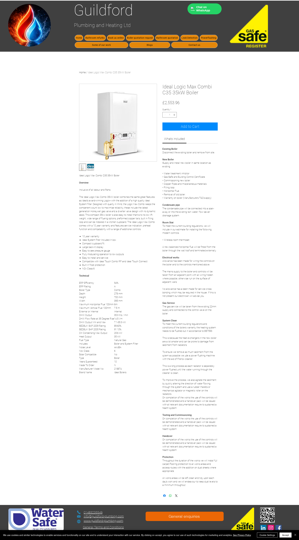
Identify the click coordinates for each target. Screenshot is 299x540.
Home (82, 72)
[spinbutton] (170, 114)
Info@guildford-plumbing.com (104, 516)
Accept (285, 535)
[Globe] (79, 521)
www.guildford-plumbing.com (103, 521)
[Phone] (79, 512)
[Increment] (174, 114)
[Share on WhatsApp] (170, 496)
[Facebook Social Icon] (278, 528)
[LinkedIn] (263, 528)
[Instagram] (271, 528)
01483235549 (93, 512)
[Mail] (79, 516)
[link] (174, 139)
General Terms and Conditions (103, 527)
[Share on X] (176, 496)
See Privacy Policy (242, 535)
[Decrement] (165, 114)
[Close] (295, 535)
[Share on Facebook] (164, 496)
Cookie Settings (267, 535)
